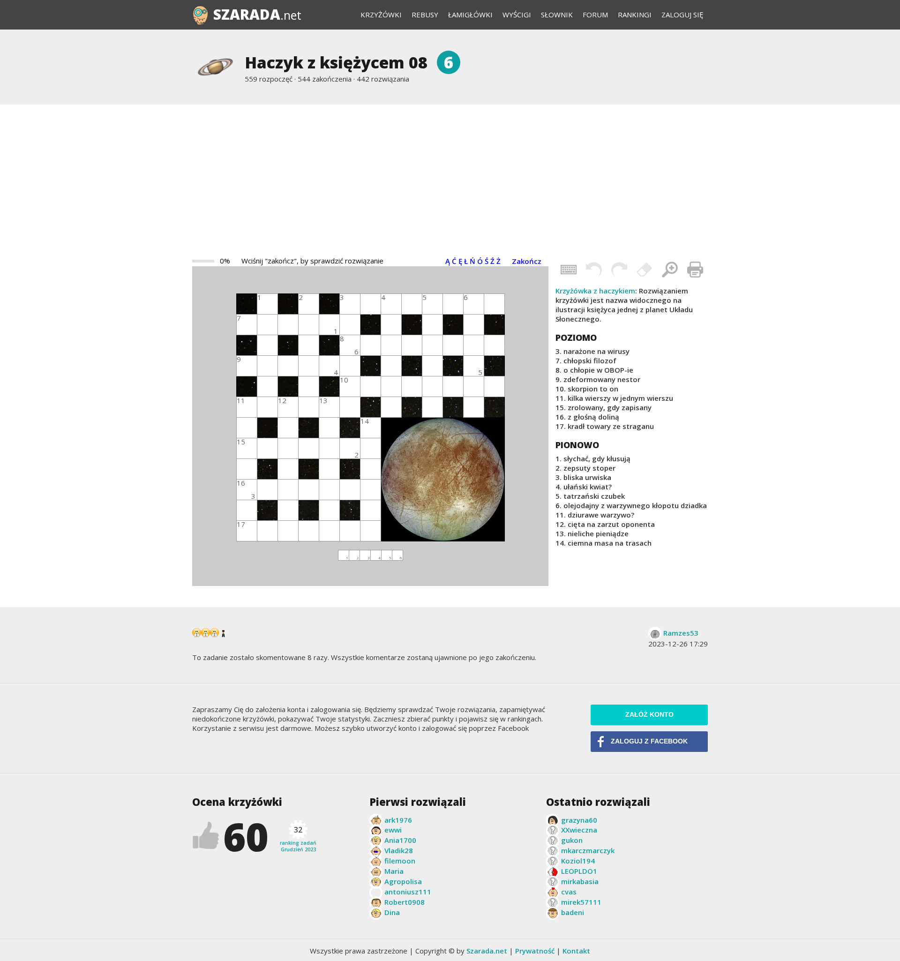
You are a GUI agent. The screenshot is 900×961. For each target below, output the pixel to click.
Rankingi (635, 14)
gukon (572, 840)
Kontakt (576, 950)
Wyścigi (516, 14)
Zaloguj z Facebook (649, 741)
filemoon (399, 860)
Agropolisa (403, 881)
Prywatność (535, 950)
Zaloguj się (682, 14)
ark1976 (398, 820)
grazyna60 (579, 820)
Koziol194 (578, 860)
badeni (572, 912)
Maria (394, 871)
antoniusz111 (407, 891)
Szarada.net (486, 950)
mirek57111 (581, 902)
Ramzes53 (680, 633)
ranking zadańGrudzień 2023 (298, 839)
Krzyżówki (381, 14)
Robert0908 (404, 902)
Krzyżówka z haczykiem (595, 290)
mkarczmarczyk (588, 850)
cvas (569, 891)
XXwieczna (579, 829)
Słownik (557, 14)
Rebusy (425, 14)
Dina (392, 912)
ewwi (393, 829)
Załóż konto (649, 714)
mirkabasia (580, 881)
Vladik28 (398, 850)
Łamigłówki (470, 14)
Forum (595, 14)
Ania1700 (400, 840)
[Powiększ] (670, 270)
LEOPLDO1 (579, 871)
